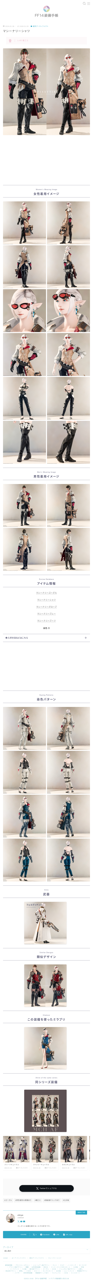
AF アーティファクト (19, 1258)
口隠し (81, 1269)
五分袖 (58, 1271)
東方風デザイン (35, 1269)
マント (55, 1265)
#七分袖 (66, 1200)
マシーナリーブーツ (46, 621)
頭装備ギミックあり (42, 1273)
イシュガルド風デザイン (67, 1269)
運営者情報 (8, 1265)
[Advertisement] (46, 161)
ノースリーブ (71, 1265)
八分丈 (28, 1271)
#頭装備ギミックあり (52, 1200)
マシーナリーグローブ (46, 607)
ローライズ (82, 1265)
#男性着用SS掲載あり (23, 1200)
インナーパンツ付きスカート (60, 1267)
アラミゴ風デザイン (16, 1267)
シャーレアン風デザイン (41, 1265)
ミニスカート (75, 1273)
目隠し (21, 1271)
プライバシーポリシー (23, 1265)
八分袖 (24, 1269)
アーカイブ (8, 1247)
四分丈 (46, 1267)
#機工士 (38, 1200)
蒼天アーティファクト (40, 26)
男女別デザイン (11, 1271)
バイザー (18, 1273)
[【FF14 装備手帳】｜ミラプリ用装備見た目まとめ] (46, 10)
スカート (37, 1271)
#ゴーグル (8, 1200)
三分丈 (66, 1273)
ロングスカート (48, 1271)
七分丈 (54, 1269)
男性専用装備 (27, 1273)
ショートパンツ (69, 1271)
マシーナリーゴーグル (46, 593)
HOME (5, 1258)
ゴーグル (46, 1269)
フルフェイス (56, 1273)
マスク (62, 1265)
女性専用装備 (36, 1267)
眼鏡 (27, 1267)
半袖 (82, 1267)
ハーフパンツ (14, 1269)
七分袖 (75, 1267)
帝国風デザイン (82, 1271)
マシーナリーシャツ (46, 600)
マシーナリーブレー (46, 614)
